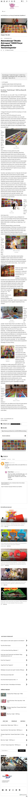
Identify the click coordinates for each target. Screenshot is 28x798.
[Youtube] (1, 1)
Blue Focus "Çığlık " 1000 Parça (13, 714)
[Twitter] (7, 1)
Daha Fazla (6, 526)
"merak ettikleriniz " (17, 105)
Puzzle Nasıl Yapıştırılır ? (9, 520)
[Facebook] (4, 1)
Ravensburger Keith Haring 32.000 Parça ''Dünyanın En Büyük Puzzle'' (12, 447)
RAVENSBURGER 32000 (8, 38)
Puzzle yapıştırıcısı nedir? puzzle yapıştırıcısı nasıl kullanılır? (11, 539)
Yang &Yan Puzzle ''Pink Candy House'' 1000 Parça (16, 701)
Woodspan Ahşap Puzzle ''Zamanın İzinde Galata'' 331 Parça (16, 708)
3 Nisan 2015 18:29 (11, 462)
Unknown (7, 462)
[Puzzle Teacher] (14, 8)
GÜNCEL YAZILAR (5, 689)
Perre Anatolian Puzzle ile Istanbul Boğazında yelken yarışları (13, 86)
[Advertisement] (12, 62)
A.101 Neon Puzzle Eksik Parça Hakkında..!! (11, 558)
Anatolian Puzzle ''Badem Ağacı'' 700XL (15, 693)
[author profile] (3, 50)
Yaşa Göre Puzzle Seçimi (9, 579)
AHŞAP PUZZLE (5, 764)
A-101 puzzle (5, 82)
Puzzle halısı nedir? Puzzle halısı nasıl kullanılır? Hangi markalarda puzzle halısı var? (14, 596)
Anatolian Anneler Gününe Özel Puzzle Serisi (11, 84)
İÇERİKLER (3, 755)
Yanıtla (6, 467)
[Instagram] (9, 1)
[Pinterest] (12, 1)
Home (1, 38)
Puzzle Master (11, 472)
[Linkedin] (14, 1)
